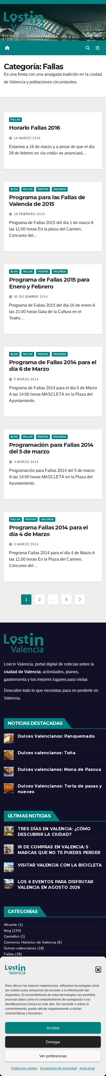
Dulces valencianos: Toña (46, 752)
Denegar (53, 1042)
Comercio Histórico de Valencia (30, 942)
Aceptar (53, 1028)
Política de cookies (24, 1068)
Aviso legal (87, 1068)
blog (14, 189)
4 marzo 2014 (26, 462)
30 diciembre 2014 (31, 296)
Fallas (15, 119)
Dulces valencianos (20, 948)
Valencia (59, 189)
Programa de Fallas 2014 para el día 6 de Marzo (52, 365)
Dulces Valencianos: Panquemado (56, 736)
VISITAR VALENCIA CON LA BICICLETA (60, 865)
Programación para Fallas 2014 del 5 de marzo (51, 448)
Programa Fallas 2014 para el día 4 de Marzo (48, 531)
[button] (98, 969)
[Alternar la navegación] (97, 48)
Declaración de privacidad (58, 1068)
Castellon (12, 936)
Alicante (10, 925)
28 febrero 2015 (29, 214)
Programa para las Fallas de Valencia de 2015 (47, 200)
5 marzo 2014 (26, 379)
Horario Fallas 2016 (34, 127)
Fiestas (43, 189)
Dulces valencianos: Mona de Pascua (59, 769)
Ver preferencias (53, 1056)
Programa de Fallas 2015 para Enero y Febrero (49, 283)
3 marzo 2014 (26, 544)
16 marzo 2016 (27, 138)
